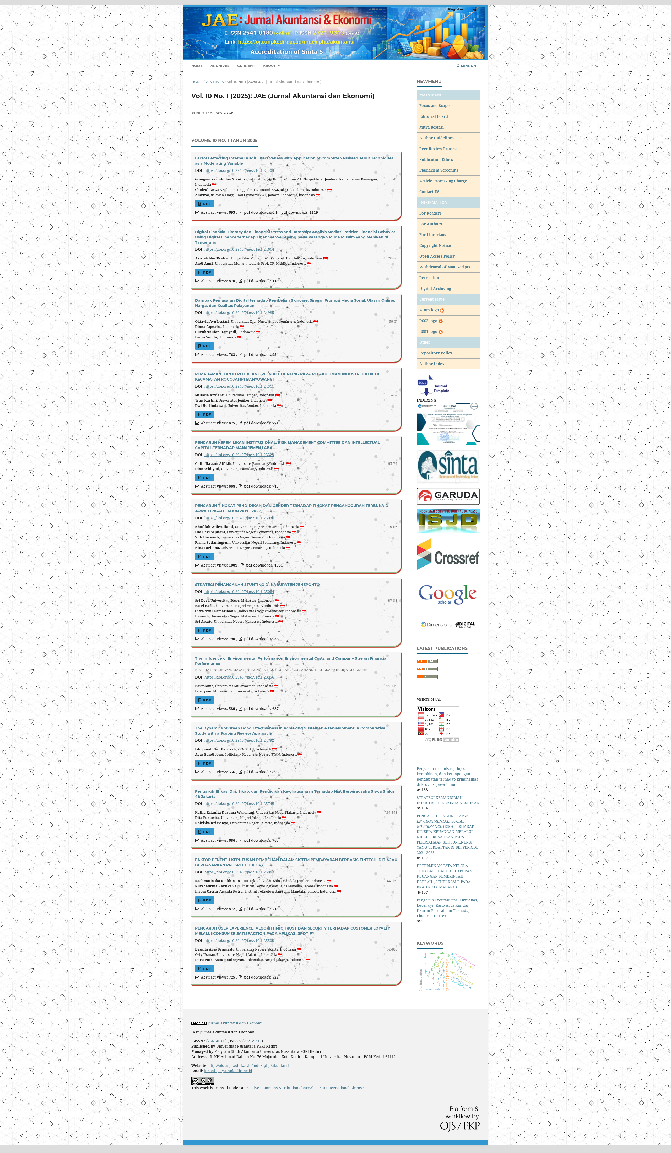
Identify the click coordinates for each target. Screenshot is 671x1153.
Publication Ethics (436, 159)
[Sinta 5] (448, 423)
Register (455, 9)
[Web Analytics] (199, 1023)
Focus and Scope (434, 105)
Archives (219, 65)
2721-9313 (253, 1040)
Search (468, 65)
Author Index (432, 363)
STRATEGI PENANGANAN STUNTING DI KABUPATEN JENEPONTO (257, 584)
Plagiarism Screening (438, 170)
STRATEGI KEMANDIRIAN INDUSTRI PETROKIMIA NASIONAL (448, 800)
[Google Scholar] (448, 594)
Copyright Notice (435, 245)
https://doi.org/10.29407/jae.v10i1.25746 (239, 803)
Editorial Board (433, 116)
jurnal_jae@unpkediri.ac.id (228, 1070)
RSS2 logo (429, 320)
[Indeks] (448, 520)
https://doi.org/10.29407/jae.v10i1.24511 (239, 386)
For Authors (430, 223)
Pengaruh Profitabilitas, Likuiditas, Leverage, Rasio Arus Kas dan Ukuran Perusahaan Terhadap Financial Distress (447, 908)
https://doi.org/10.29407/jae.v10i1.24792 (239, 740)
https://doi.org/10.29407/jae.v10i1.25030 (239, 517)
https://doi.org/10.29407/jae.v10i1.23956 (239, 677)
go (437, 309)
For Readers (430, 213)
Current (246, 65)
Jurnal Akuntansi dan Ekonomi (235, 1023)
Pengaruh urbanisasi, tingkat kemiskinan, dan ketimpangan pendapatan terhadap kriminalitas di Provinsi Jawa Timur (447, 776)
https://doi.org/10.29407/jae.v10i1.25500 (239, 940)
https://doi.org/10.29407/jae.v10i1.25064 (239, 591)
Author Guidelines (436, 137)
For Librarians (432, 234)
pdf (206, 204)
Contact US (429, 191)
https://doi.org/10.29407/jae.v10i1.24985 (239, 312)
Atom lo (427, 309)
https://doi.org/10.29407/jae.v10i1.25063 (239, 871)
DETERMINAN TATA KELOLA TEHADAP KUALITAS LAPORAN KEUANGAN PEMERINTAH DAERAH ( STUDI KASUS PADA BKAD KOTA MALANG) (444, 876)
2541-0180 (216, 1040)
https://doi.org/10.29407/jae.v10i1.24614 (239, 249)
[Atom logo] (441, 309)
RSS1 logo (429, 331)
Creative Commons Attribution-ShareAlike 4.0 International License (304, 1087)
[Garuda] (448, 496)
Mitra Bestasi (431, 127)
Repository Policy (435, 352)
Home (197, 65)
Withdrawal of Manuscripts (444, 266)
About (270, 65)
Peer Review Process (438, 148)
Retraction (429, 277)
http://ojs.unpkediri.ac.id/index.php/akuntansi (248, 1065)
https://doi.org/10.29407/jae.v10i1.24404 (239, 170)
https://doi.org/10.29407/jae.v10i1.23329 (239, 454)
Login (474, 9)
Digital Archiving (435, 288)
